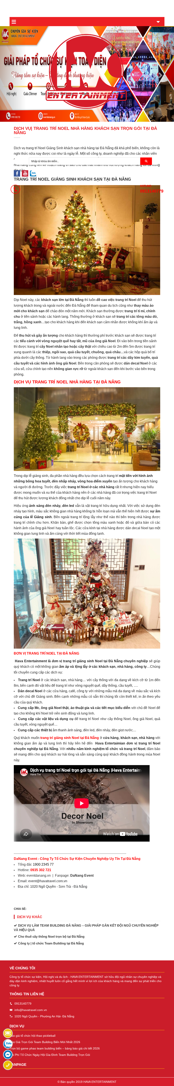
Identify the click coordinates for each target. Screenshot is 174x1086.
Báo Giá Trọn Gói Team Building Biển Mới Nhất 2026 (45, 1042)
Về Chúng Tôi (22, 968)
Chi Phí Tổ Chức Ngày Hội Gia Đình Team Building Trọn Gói (50, 1054)
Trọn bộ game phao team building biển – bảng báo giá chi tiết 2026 (55, 1048)
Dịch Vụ (17, 1026)
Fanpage (18, 1065)
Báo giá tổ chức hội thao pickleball (32, 1035)
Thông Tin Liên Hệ (27, 994)
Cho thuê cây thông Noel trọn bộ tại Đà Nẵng (51, 936)
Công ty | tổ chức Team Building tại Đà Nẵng (51, 943)
